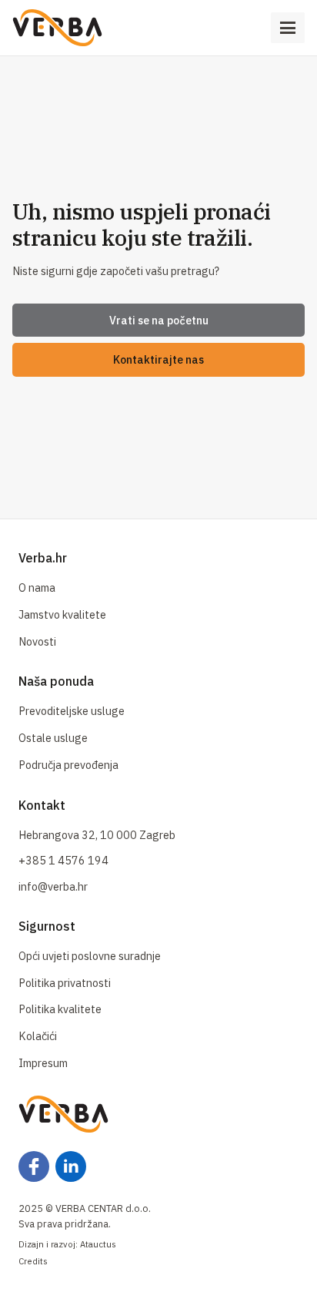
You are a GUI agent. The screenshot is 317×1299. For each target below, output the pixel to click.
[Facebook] (33, 1166)
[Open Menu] (288, 27)
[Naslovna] (57, 27)
